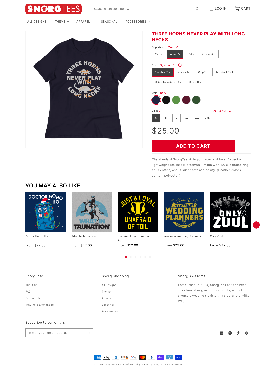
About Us (31, 285)
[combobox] (146, 9)
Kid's (191, 54)
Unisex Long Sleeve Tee (168, 82)
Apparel (107, 298)
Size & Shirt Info (223, 111)
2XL (197, 117)
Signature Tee (162, 72)
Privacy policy (152, 364)
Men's (158, 54)
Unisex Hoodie (197, 82)
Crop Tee (203, 72)
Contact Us (32, 298)
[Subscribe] (88, 332)
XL (186, 117)
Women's (175, 54)
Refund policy (132, 364)
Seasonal (108, 304)
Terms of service (172, 364)
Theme (106, 291)
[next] (256, 225)
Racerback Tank (225, 72)
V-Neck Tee (184, 72)
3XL (207, 117)
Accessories (208, 54)
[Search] (197, 9)
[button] (61, 21)
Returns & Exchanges (39, 304)
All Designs (109, 285)
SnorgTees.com (112, 364)
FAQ (28, 291)
